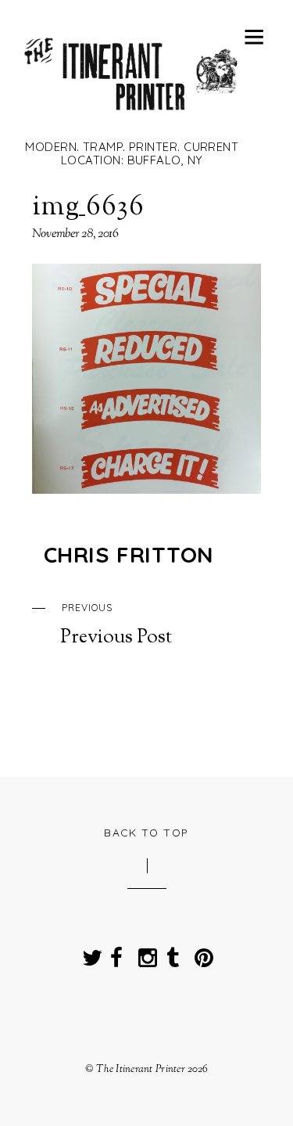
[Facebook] (116, 953)
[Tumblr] (173, 953)
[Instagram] (144, 953)
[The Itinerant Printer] (131, 116)
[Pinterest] (201, 953)
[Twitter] (88, 953)
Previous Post (116, 625)
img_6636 (88, 207)
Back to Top (146, 832)
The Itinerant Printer (140, 1069)
